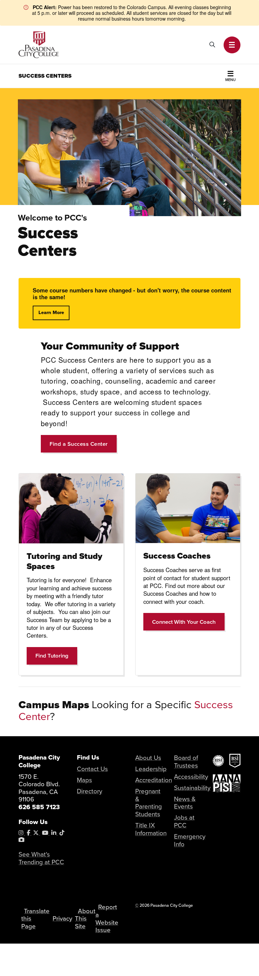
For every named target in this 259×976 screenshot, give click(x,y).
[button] (232, 44)
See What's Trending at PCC (41, 858)
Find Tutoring (56, 655)
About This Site (85, 918)
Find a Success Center (79, 444)
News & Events (185, 802)
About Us (148, 757)
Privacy (62, 918)
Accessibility (191, 776)
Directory (89, 791)
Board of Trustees (186, 761)
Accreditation (153, 779)
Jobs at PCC (184, 821)
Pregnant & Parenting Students (148, 802)
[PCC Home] (39, 44)
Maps (84, 779)
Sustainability (192, 787)
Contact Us (92, 768)
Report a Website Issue (106, 918)
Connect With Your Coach (188, 621)
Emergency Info (189, 840)
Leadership (151, 768)
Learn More (51, 312)
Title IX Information (151, 829)
